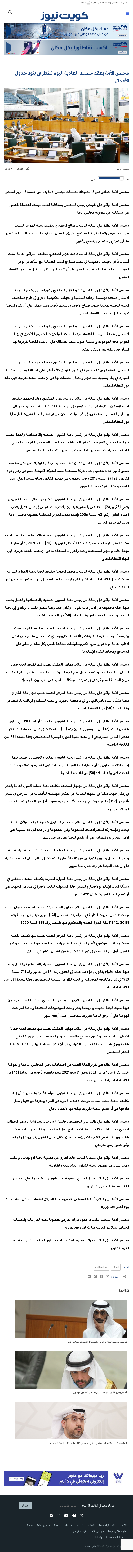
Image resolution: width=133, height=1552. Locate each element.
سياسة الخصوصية (116, 1537)
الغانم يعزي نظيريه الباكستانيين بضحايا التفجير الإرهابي (100, 1392)
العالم (91, 1525)
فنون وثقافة (43, 1525)
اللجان (116, 1267)
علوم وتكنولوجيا (117, 1531)
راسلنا (98, 1537)
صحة (30, 1525)
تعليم (80, 1525)
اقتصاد (68, 1525)
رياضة (57, 1525)
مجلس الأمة (101, 1267)
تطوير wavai (90, 1546)
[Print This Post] (124, 1277)
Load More (66, 1458)
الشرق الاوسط (107, 1525)
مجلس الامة (123, 169)
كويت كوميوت (78, 1531)
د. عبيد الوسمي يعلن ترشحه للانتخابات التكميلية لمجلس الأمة (97, 1342)
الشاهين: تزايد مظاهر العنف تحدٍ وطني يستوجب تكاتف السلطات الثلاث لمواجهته (88, 1443)
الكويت (123, 1525)
